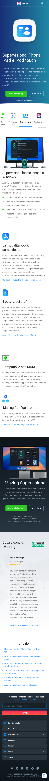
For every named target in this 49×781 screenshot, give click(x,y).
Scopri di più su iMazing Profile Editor (19, 335)
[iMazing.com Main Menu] (3, 3)
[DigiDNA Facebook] (17, 768)
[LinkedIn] (27, 768)
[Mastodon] (37, 768)
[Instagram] (22, 768)
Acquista (36, 93)
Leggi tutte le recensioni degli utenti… (25, 625)
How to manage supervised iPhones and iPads (22, 657)
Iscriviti (24, 713)
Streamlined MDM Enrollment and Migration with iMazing (24, 671)
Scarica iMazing (15, 93)
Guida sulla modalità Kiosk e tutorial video (21, 280)
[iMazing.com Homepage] (22, 3)
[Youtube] (12, 768)
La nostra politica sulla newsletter (24, 699)
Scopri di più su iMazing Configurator (19, 424)
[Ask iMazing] (44, 775)
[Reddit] (32, 768)
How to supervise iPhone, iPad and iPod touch (22, 650)
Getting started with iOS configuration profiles (21, 679)
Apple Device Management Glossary (20, 685)
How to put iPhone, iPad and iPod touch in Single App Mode (23, 664)
